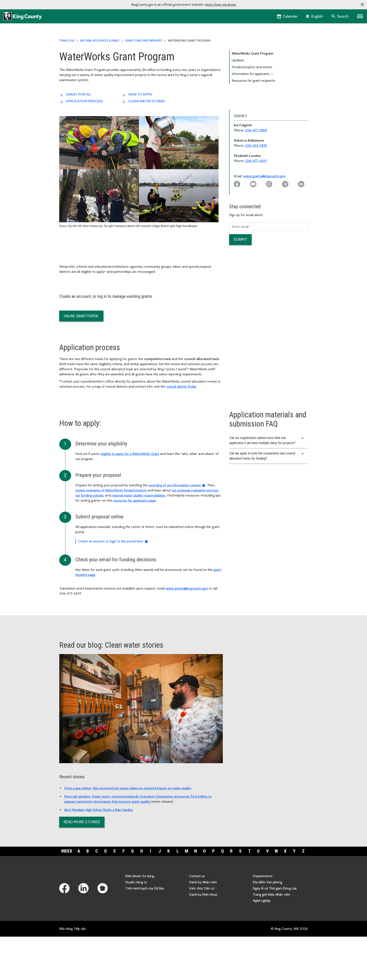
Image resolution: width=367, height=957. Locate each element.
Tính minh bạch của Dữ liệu (144, 888)
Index (66, 851)
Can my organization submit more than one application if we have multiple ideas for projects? (267, 440)
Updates (238, 60)
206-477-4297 (256, 161)
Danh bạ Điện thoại (203, 894)
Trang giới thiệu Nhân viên (271, 894)
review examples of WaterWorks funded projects (111, 490)
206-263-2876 (256, 146)
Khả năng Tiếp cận (72, 929)
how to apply (140, 94)
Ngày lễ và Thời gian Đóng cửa (274, 888)
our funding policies (89, 495)
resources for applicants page (134, 500)
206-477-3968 (256, 130)
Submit (240, 239)
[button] (362, 4)
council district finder (181, 386)
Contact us (197, 876)
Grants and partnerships (143, 40)
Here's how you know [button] (220, 5)
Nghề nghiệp (262, 901)
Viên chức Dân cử (201, 888)
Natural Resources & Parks (99, 40)
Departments (262, 876)
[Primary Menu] (360, 16)
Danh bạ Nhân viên (203, 882)
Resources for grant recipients (253, 81)
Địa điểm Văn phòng (267, 882)
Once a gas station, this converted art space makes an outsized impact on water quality (127, 788)
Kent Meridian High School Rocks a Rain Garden (98, 810)
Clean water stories (146, 101)
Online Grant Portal (81, 316)
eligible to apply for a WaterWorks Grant (129, 454)
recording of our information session (174, 485)
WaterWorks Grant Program (252, 53)
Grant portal (78, 94)
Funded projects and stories (252, 67)
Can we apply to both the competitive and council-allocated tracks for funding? (267, 455)
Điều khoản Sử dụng (139, 876)
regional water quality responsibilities (139, 495)
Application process (84, 101)
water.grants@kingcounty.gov (264, 176)
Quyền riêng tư (136, 882)
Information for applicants (252, 74)
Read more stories (82, 822)
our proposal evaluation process (195, 490)
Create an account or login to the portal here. (111, 541)
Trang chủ (67, 40)
